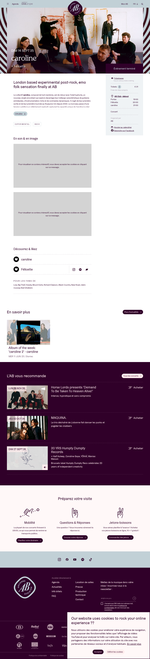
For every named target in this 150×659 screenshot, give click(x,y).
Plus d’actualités (131, 312)
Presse (79, 586)
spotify (82, 559)
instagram (59, 559)
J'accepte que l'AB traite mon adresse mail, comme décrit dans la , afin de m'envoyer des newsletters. (118, 607)
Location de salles (84, 582)
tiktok (90, 559)
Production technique (81, 593)
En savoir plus (134, 643)
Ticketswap (119, 78)
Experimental (22, 124)
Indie (37, 124)
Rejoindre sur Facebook (124, 130)
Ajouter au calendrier (123, 127)
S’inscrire (134, 598)
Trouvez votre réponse (73, 537)
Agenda (15, 4)
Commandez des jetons (119, 537)
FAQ (54, 595)
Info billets (57, 591)
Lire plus (19, 113)
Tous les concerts (131, 376)
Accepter (98, 652)
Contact (79, 599)
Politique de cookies (57, 656)
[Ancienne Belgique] (75, 8)
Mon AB (124, 4)
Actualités (57, 586)
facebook (67, 559)
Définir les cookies (115, 652)
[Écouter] (45, 467)
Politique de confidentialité (38, 656)
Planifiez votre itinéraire (28, 540)
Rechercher (142, 4)
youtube (74, 559)
